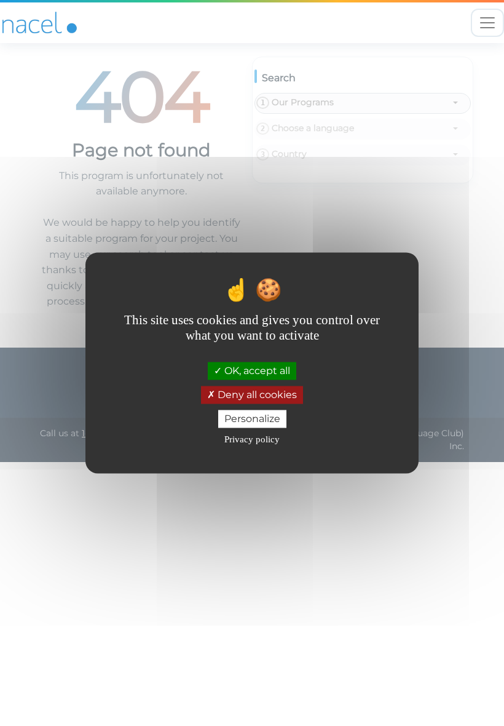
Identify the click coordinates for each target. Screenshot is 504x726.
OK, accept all (256, 371)
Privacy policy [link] (252, 440)
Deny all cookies (256, 395)
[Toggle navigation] (487, 23)
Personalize (252, 419)
